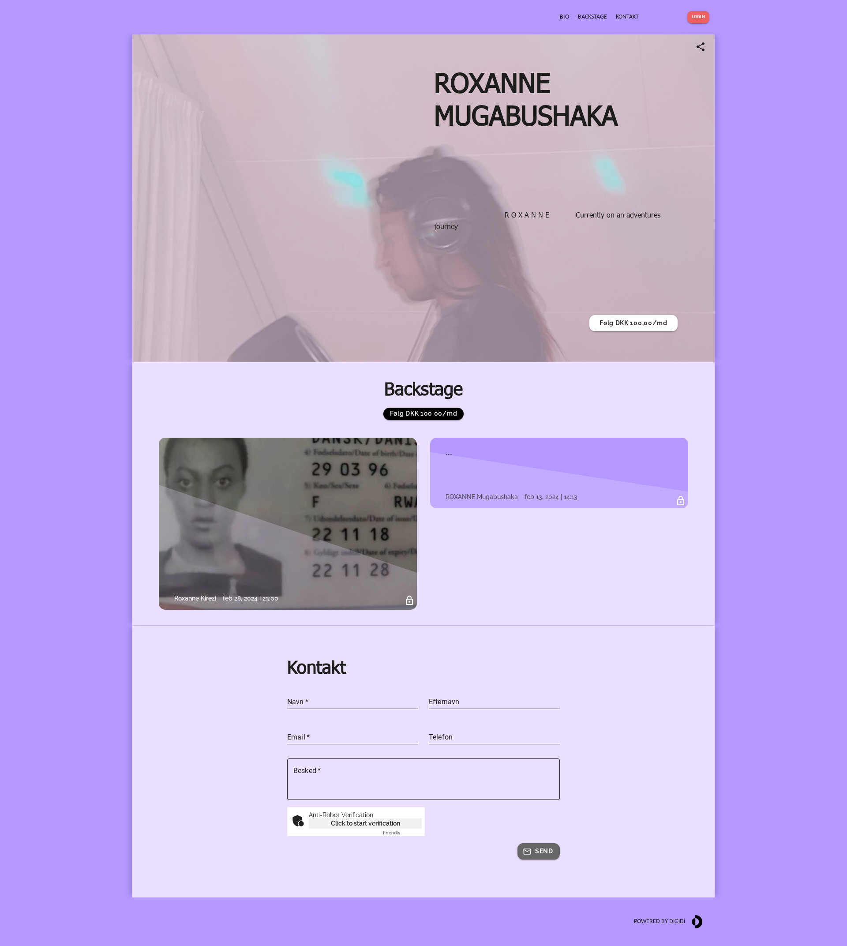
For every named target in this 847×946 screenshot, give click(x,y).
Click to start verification (365, 823)
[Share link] (700, 46)
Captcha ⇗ (402, 832)
